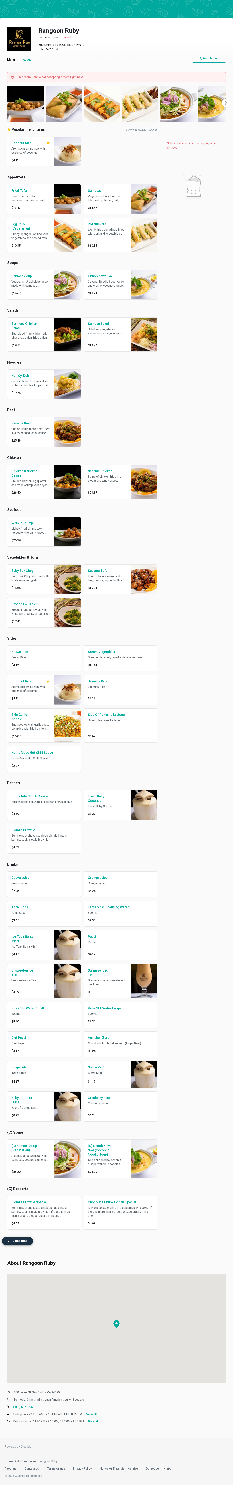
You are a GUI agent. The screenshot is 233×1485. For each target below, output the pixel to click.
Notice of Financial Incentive (119, 1468)
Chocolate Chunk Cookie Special (112, 1202)
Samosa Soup (21, 276)
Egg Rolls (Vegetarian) (20, 226)
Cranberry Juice (100, 1098)
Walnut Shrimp (22, 523)
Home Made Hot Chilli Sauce (32, 752)
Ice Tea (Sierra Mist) (22, 939)
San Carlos (29, 1461)
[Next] (226, 103)
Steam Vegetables (101, 652)
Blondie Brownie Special (29, 1202)
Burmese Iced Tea (98, 972)
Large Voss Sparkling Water (108, 907)
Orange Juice (98, 878)
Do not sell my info (158, 1468)
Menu (11, 59)
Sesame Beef (21, 423)
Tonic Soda (19, 907)
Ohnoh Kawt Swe (100, 276)
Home (9, 1461)
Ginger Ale (19, 1067)
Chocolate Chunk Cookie (29, 796)
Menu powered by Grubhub (141, 129)
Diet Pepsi (18, 1038)
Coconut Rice (21, 143)
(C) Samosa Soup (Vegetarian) (24, 1148)
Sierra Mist (96, 1067)
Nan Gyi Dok (20, 376)
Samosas (95, 190)
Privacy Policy (82, 1468)
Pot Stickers (97, 224)
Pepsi (92, 936)
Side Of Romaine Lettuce (106, 715)
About (27, 59)
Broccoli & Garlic (23, 604)
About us (11, 1468)
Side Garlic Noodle (19, 717)
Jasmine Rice (97, 681)
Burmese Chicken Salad (24, 326)
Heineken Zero (99, 1038)
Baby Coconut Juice (21, 1100)
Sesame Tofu (98, 571)
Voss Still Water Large (104, 1008)
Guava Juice (20, 878)
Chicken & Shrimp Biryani (24, 473)
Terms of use (56, 1468)
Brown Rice (19, 652)
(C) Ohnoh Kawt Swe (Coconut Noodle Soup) (99, 1150)
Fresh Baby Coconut (96, 798)
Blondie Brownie (23, 830)
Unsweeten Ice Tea (22, 972)
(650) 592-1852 (49, 49)
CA (17, 1461)
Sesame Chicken (100, 471)
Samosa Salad (98, 324)
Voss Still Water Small (27, 1008)
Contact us (32, 1468)
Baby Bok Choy (22, 571)
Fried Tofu (19, 190)
